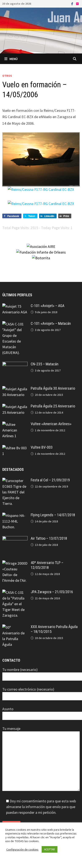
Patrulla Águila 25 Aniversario (53, 406)
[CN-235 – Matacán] (15, 364)
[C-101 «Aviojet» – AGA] (15, 306)
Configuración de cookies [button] (22, 849)
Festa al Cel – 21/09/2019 (50, 480)
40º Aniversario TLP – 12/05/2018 (47, 565)
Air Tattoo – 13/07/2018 (49, 538)
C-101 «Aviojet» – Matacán (51, 323)
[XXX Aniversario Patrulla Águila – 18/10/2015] (15, 627)
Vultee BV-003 (42, 447)
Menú (13, 59)
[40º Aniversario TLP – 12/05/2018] (15, 563)
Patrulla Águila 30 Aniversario (53, 388)
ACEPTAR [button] (49, 849)
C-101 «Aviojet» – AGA (47, 305)
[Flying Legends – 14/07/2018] (15, 515)
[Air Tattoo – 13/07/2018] (15, 539)
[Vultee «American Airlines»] (15, 424)
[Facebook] (72, 3)
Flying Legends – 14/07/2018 (53, 515)
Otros (7, 76)
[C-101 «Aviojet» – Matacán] (15, 324)
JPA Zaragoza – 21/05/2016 (52, 592)
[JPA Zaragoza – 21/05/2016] (15, 592)
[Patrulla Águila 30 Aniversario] (15, 388)
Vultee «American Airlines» (51, 424)
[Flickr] (77, 3)
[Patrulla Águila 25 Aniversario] (15, 406)
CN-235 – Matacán (44, 364)
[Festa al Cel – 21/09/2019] (15, 480)
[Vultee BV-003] (15, 447)
